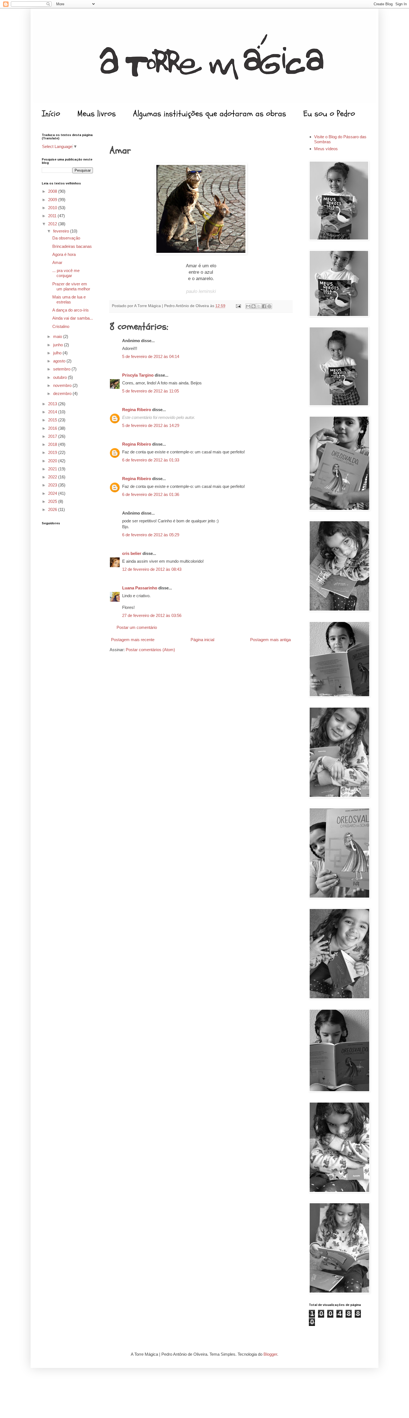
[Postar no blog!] (253, 306)
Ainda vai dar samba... (72, 318)
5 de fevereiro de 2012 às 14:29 (150, 425)
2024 (53, 493)
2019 (53, 452)
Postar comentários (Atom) (150, 649)
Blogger (270, 1354)
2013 (53, 403)
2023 (53, 485)
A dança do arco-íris (70, 310)
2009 (53, 199)
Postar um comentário (137, 627)
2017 (53, 436)
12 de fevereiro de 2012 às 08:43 (151, 569)
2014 (53, 411)
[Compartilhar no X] (259, 306)
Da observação (66, 238)
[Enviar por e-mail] (248, 306)
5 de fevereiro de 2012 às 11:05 (150, 391)
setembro (62, 369)
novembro (63, 385)
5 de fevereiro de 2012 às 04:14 (150, 356)
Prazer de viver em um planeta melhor (71, 286)
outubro (60, 377)
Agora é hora (64, 254)
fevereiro (61, 231)
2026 (53, 509)
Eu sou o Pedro (329, 113)
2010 (53, 207)
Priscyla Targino (138, 375)
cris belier (131, 553)
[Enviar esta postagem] (238, 306)
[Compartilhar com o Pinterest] (269, 306)
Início (51, 113)
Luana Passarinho (139, 588)
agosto (59, 361)
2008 (53, 191)
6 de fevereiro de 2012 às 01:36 (150, 494)
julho (58, 352)
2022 (53, 477)
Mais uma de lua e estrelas (69, 299)
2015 (53, 420)
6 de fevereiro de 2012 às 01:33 (150, 460)
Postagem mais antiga (270, 639)
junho (58, 344)
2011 (53, 215)
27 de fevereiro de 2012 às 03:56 (151, 615)
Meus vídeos (326, 148)
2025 (53, 501)
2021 (53, 468)
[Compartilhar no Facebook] (264, 306)
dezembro (63, 393)
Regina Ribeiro (136, 409)
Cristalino (60, 326)
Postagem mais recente (132, 639)
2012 (53, 223)
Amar (57, 262)
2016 (53, 428)
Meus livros (96, 113)
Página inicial (202, 639)
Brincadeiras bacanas (72, 246)
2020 (53, 460)
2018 (53, 444)
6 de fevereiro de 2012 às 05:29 (150, 534)
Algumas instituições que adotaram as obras (209, 113)
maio (58, 336)
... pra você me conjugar (66, 273)
